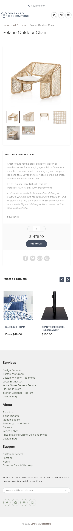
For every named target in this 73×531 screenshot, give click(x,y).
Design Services (12, 370)
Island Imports (11, 415)
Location (8, 458)
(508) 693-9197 (38, 6)
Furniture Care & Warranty (18, 465)
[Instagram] (23, 502)
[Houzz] (32, 502)
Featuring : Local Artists (16, 423)
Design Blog (10, 396)
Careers (7, 427)
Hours (6, 461)
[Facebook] (6, 502)
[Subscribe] (66, 490)
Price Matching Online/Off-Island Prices (25, 434)
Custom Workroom (13, 374)
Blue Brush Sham (15, 327)
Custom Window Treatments (19, 377)
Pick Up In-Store (12, 389)
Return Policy (10, 431)
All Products (19, 25)
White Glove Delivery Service (19, 385)
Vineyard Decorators (41, 524)
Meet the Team (11, 419)
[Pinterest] (15, 502)
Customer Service (13, 454)
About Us (8, 412)
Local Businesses (13, 381)
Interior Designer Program (18, 392)
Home (6, 25)
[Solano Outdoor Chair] (36, 79)
